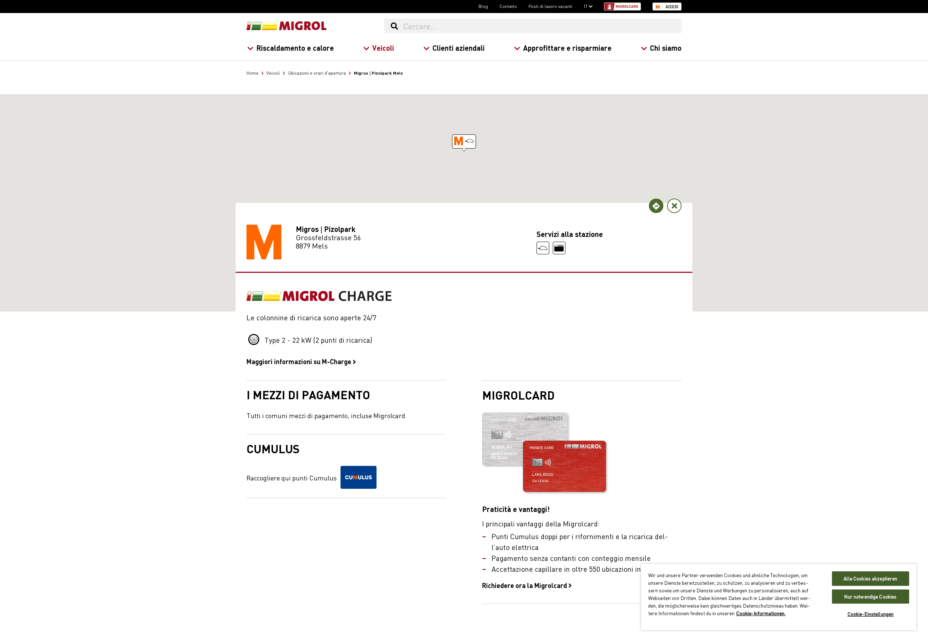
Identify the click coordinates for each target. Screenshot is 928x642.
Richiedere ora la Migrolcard (525, 585)
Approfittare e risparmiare (567, 47)
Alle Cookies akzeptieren (870, 578)
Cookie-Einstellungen (871, 613)
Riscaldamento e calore (295, 47)
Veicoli (383, 47)
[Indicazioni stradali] (656, 206)
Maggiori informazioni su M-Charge (299, 361)
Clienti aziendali (458, 47)
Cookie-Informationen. (761, 613)
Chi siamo (666, 47)
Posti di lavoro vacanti (550, 6)
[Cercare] (394, 25)
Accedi (672, 6)
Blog (483, 6)
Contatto (508, 6)
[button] (464, 141)
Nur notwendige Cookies (870, 596)
